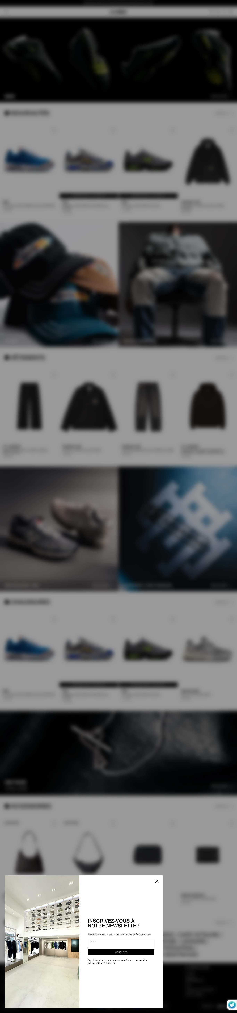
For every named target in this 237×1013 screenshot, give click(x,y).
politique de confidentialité (101, 963)
